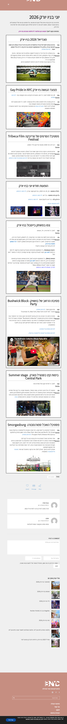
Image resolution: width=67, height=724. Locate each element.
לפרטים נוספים (46, 49)
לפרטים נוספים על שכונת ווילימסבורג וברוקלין (42, 333)
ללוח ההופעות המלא (53, 203)
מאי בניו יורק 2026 (44, 620)
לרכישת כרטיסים (21, 191)
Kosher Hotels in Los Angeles (40, 611)
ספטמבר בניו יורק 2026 (43, 582)
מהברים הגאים (39, 106)
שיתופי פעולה (55, 704)
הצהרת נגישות (55, 713)
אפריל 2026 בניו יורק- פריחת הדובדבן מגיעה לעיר (35, 640)
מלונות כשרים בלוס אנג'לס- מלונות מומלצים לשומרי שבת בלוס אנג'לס (29, 630)
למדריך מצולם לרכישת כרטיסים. (45, 267)
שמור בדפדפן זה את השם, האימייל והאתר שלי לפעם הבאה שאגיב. (39, 563)
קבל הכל (10, 720)
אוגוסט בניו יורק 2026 (43, 591)
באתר (16, 397)
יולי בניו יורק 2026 (44, 601)
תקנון (58, 710)
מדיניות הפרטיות (38, 719)
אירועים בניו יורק (51, 476)
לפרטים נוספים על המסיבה (47, 329)
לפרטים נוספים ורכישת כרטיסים (18, 158)
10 (27, 489)
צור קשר (57, 707)
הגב (38, 505)
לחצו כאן (32, 261)
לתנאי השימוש (29, 719)
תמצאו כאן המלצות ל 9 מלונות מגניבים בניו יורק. (32, 31)
